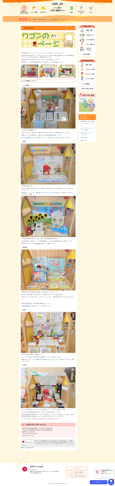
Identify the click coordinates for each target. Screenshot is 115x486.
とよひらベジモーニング (47, 192)
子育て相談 (83, 137)
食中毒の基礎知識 (26, 306)
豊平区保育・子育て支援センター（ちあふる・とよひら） (88, 123)
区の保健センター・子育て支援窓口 (48, 19)
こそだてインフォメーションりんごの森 (88, 129)
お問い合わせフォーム (28, 435)
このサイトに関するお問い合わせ (77, 476)
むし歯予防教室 (48, 135)
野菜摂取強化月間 (39, 243)
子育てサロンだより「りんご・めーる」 (88, 133)
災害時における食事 (41, 359)
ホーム (30, 19)
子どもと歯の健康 (26, 137)
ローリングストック (52, 359)
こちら (61, 416)
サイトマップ (77, 468)
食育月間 (38, 192)
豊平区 (35, 19)
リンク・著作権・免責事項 (77, 472)
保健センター (84, 140)
